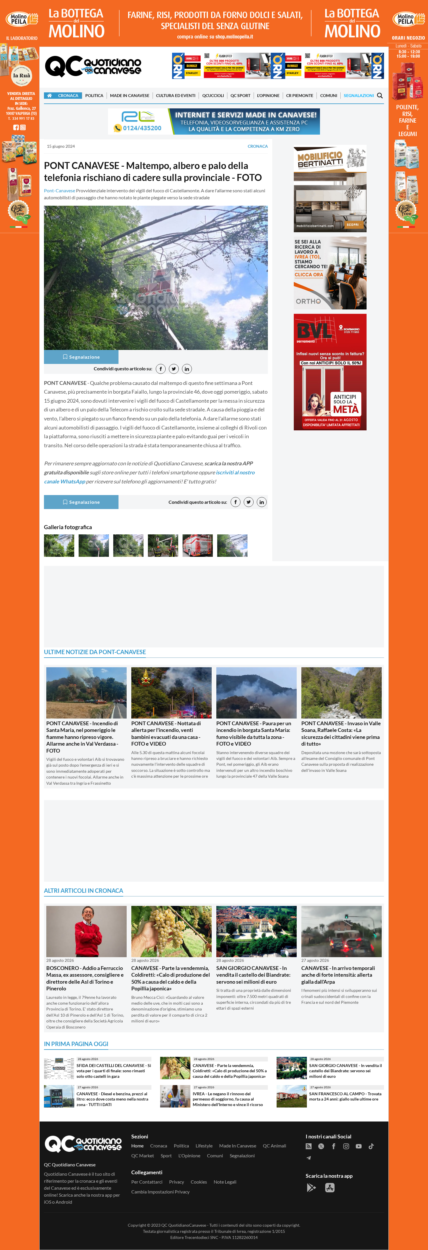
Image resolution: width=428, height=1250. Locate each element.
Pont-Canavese (59, 190)
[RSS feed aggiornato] (309, 1145)
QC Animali (274, 1145)
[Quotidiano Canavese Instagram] (346, 1145)
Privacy (176, 1181)
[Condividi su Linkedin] (187, 369)
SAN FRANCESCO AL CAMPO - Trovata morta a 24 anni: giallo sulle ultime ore (345, 1096)
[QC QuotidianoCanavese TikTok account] (371, 1145)
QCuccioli (213, 95)
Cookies (199, 1181)
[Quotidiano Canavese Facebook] (334, 1145)
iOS (47, 1202)
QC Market (142, 1155)
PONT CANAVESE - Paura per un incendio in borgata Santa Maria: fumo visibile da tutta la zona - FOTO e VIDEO (253, 733)
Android (64, 1202)
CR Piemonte (299, 95)
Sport (166, 1155)
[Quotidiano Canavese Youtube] (359, 1145)
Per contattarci (146, 1181)
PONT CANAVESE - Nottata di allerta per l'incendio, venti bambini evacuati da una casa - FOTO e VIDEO (166, 733)
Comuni (328, 95)
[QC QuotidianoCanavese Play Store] (311, 1187)
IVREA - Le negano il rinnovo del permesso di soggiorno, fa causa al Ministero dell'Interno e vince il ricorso (228, 1099)
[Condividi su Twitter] (174, 369)
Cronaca (68, 95)
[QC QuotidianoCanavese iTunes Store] (330, 1187)
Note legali (225, 1181)
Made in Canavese (129, 95)
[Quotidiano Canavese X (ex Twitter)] (321, 1145)
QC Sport (240, 95)
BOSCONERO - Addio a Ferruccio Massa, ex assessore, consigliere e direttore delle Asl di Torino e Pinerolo (85, 978)
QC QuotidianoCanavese (183, 1225)
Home (137, 1145)
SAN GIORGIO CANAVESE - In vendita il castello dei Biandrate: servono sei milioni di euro (253, 975)
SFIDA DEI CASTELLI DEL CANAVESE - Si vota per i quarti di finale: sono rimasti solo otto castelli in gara (114, 1071)
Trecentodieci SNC (201, 1237)
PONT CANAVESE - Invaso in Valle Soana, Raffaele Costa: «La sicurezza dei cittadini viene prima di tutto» (341, 733)
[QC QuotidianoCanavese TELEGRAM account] (309, 1157)
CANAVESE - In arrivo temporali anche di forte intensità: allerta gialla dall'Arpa (338, 975)
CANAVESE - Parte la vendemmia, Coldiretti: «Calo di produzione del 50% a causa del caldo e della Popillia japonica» (170, 978)
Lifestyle (204, 1145)
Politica (94, 95)
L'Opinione (268, 95)
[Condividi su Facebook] (161, 369)
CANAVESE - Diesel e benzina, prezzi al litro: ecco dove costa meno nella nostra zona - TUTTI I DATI (112, 1099)
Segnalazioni (359, 95)
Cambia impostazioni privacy (160, 1191)
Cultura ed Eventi (175, 95)
